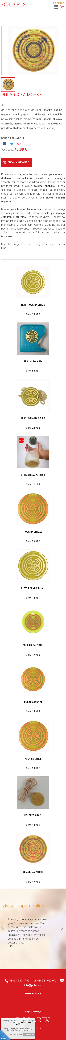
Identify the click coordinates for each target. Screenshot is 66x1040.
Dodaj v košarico (18, 162)
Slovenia (57, 2)
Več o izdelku (32, 286)
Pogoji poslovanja (33, 1012)
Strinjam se (29, 1034)
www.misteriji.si (34, 993)
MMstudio (36, 1028)
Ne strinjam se (16, 1034)
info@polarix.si (33, 985)
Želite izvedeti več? (24, 1023)
